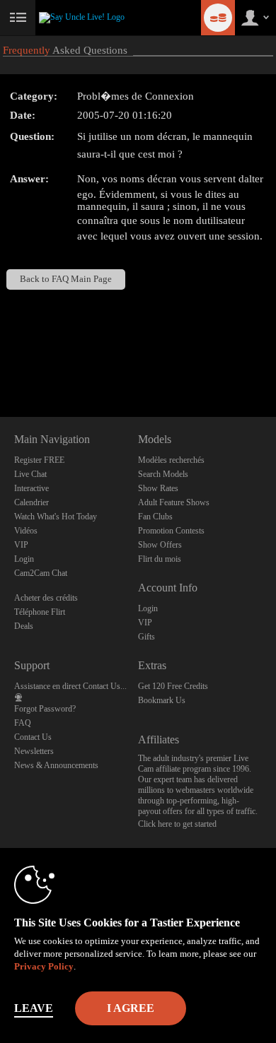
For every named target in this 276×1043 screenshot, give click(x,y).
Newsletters (34, 751)
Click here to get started (177, 824)
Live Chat (30, 474)
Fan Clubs (155, 517)
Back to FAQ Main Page (66, 279)
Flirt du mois (159, 559)
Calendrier (31, 502)
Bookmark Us (161, 700)
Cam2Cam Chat (40, 573)
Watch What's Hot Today (55, 517)
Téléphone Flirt (39, 612)
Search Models (163, 474)
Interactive (31, 488)
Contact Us (33, 737)
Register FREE (39, 460)
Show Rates (158, 488)
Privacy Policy (44, 966)
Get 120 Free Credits (173, 686)
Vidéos (26, 531)
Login (24, 559)
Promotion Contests (171, 531)
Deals (23, 626)
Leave (33, 1008)
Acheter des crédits (46, 598)
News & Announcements (56, 765)
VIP (21, 545)
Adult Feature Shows (173, 502)
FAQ (22, 723)
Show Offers (160, 545)
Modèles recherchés (171, 460)
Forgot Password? (45, 709)
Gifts (146, 637)
